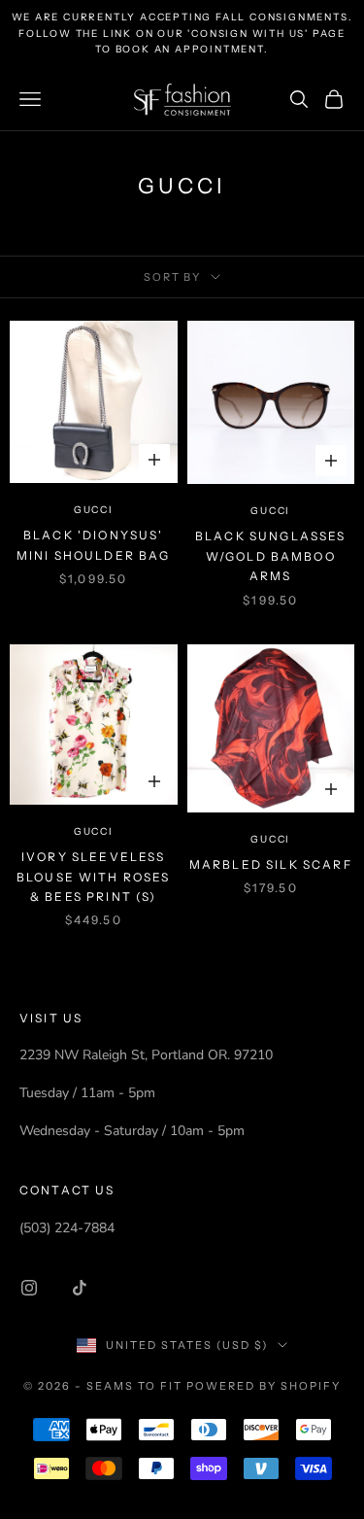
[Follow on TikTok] (79, 1287)
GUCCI (94, 509)
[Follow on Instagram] (29, 1287)
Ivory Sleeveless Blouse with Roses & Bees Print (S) (94, 876)
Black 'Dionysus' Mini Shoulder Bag (94, 545)
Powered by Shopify (263, 1386)
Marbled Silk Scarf (270, 864)
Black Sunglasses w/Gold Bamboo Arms (271, 556)
